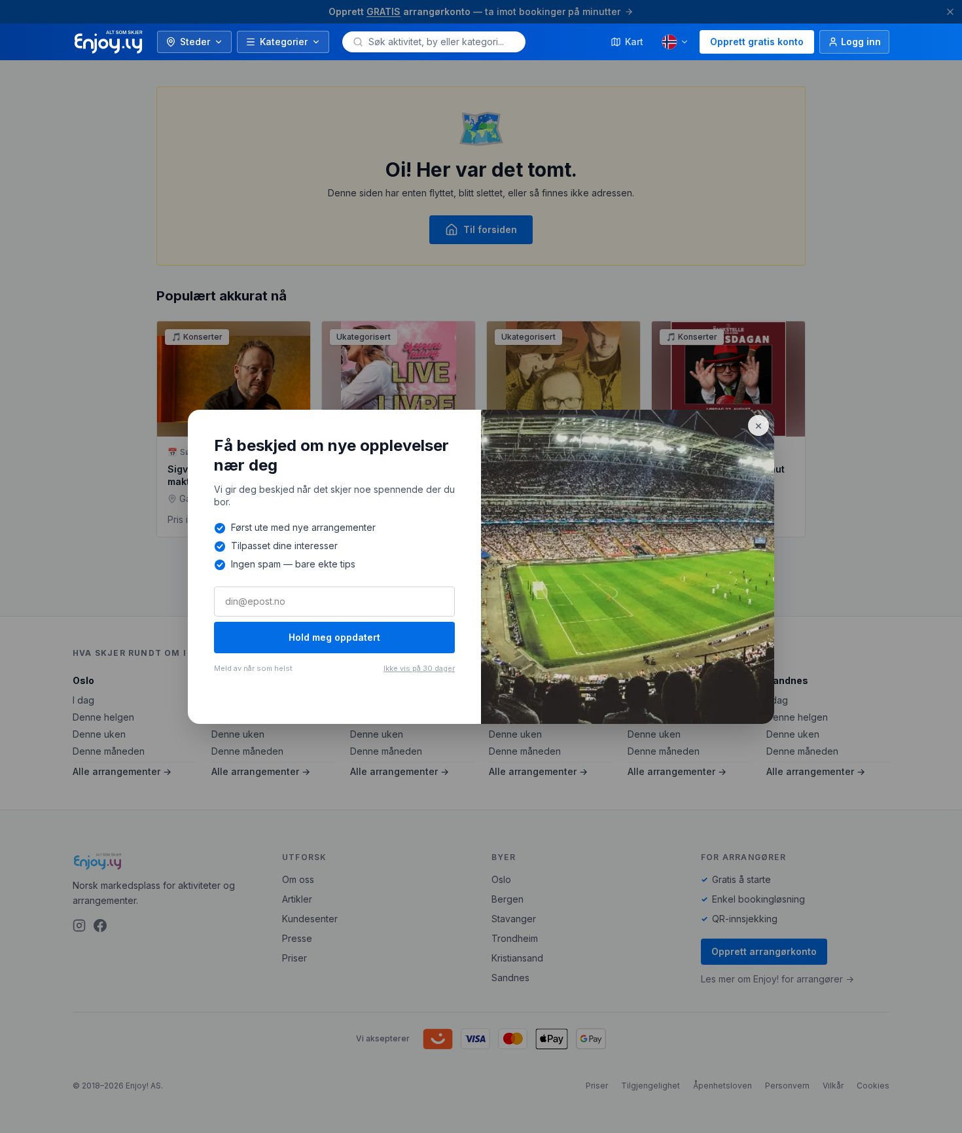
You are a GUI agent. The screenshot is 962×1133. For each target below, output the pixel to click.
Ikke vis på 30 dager (419, 668)
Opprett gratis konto (757, 41)
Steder (195, 41)
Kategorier (284, 41)
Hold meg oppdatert (334, 637)
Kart (634, 41)
